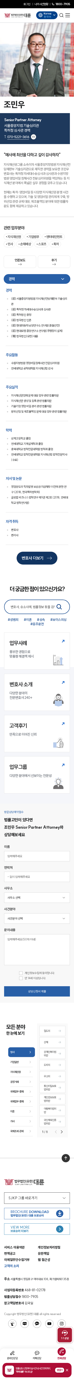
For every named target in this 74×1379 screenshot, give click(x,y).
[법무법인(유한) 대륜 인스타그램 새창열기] (62, 1324)
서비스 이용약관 (14, 1247)
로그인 (26, 4)
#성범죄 (13, 620)
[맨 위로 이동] (66, 1158)
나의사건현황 (41, 4)
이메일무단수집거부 (17, 1260)
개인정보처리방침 (49, 1247)
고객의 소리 (11, 1266)
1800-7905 (63, 4)
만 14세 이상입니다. (35, 978)
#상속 (41, 620)
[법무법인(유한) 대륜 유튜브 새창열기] (49, 1324)
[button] (37, 1370)
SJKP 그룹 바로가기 (22, 1198)
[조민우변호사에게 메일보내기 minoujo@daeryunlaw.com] (33, 137)
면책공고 (9, 1253)
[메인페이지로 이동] (17, 15)
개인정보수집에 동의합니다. (40, 973)
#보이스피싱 (58, 620)
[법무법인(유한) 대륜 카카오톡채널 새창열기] (37, 1324)
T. (16, 137)
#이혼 (28, 620)
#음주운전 (37, 624)
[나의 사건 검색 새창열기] (12, 1324)
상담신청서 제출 (37, 991)
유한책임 (43, 1253)
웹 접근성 (44, 1260)
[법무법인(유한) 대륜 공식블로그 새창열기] (25, 1324)
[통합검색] (59, 607)
